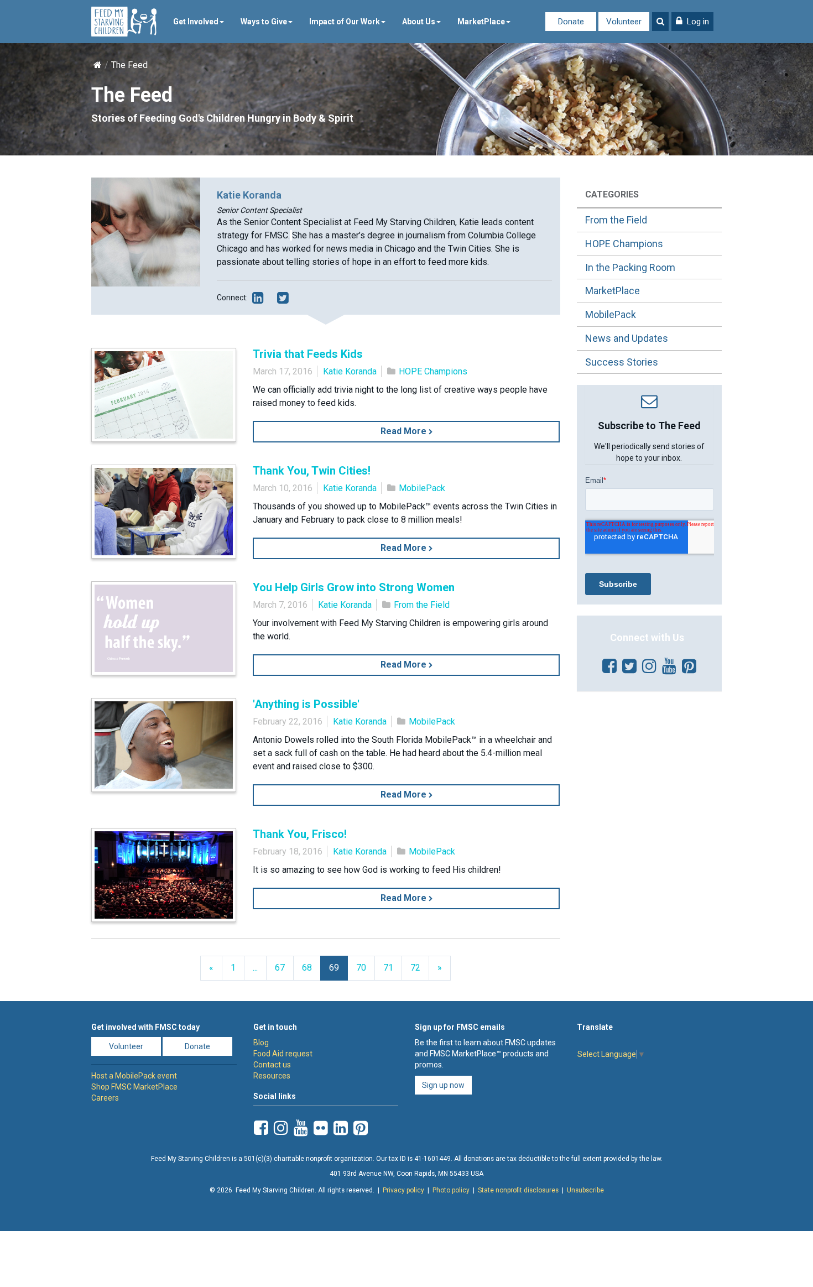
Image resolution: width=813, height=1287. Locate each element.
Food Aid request (282, 1053)
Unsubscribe (585, 1190)
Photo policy (451, 1190)
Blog (261, 1042)
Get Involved (195, 21)
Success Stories (621, 362)
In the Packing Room (630, 267)
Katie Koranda (350, 371)
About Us (418, 21)
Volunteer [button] (126, 1046)
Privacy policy (403, 1190)
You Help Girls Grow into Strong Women (354, 587)
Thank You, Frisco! (300, 834)
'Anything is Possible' (306, 704)
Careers (105, 1097)
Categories (612, 194)
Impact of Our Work (344, 21)
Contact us (272, 1064)
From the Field (422, 605)
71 (388, 967)
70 (361, 967)
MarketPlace (481, 21)
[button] (692, 21)
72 (415, 967)
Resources (271, 1075)
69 (334, 967)
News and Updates (626, 338)
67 (280, 967)
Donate (571, 22)
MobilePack (422, 488)
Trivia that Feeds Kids (308, 354)
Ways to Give (264, 21)
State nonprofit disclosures (518, 1190)
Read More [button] (405, 431)
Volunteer (624, 22)
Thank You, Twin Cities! (312, 470)
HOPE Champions (433, 371)
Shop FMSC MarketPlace (134, 1086)
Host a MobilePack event (134, 1075)
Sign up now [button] (443, 1085)
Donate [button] (197, 1046)
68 (307, 967)
